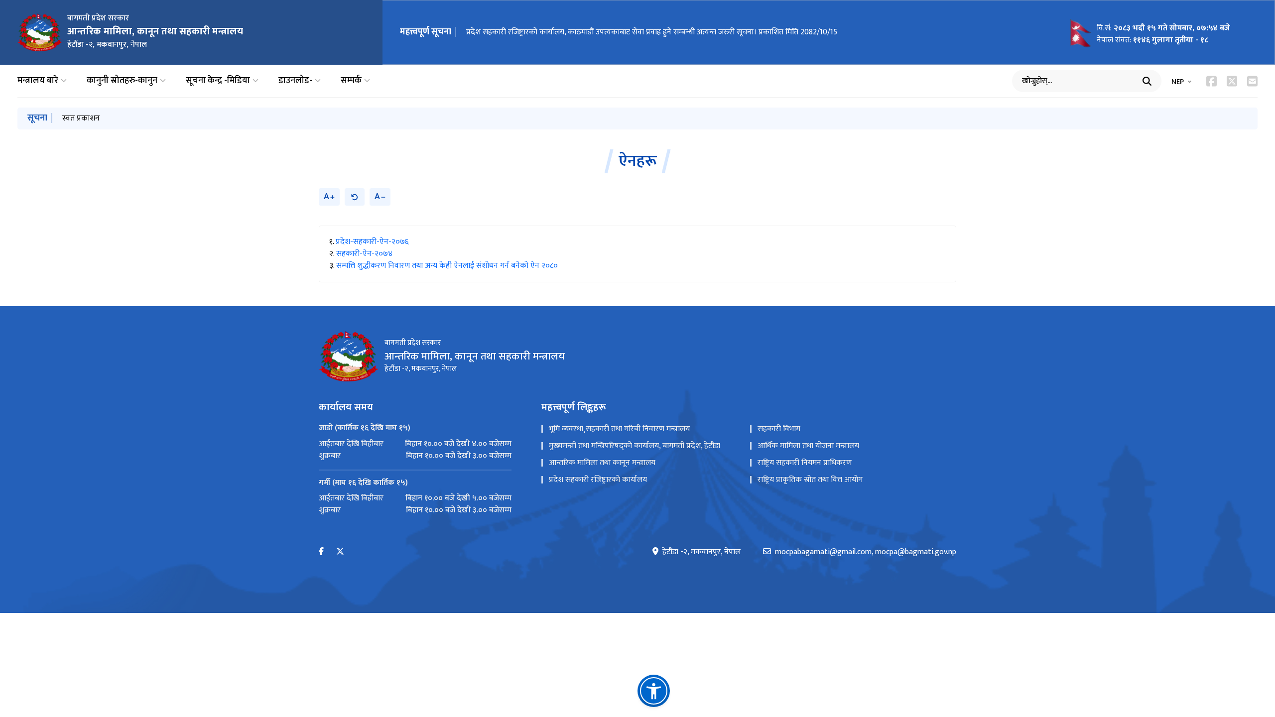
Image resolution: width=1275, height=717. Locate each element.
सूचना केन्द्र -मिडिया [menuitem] (218, 81)
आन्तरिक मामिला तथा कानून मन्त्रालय (602, 463)
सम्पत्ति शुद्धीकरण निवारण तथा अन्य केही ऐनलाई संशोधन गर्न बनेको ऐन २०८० (447, 265)
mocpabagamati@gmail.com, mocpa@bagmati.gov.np (865, 552)
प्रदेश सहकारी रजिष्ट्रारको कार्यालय (598, 479)
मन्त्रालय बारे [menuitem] (37, 81)
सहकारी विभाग (779, 429)
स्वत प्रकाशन (81, 118)
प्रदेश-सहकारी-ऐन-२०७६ (372, 241)
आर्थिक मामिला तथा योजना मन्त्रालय (808, 446)
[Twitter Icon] (1232, 81)
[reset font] (355, 197)
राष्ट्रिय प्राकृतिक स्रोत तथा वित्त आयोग (810, 479)
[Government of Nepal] (39, 32)
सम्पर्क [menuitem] (351, 81)
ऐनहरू (638, 161)
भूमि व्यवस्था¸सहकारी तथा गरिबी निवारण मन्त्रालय (619, 429)
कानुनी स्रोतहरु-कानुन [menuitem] (122, 81)
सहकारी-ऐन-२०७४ (364, 253)
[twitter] (340, 552)
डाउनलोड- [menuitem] (295, 81)
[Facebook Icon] (1211, 81)
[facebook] (321, 552)
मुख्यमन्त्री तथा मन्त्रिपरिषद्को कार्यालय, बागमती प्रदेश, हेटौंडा (634, 446)
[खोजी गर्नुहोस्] (1147, 81)
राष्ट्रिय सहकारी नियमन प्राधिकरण (805, 463)
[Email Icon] (1252, 81)
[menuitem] (415, 444)
